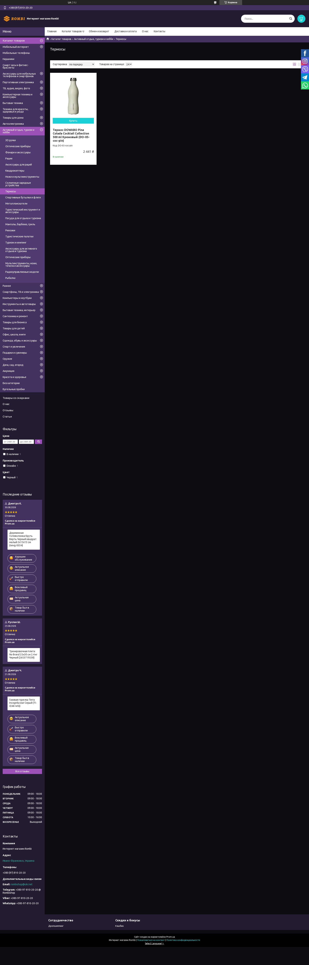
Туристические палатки (19, 236)
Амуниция (8, 371)
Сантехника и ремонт (15, 316)
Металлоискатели (16, 203)
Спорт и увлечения (14, 346)
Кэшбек (119, 926)
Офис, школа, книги (14, 334)
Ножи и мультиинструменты (22, 176)
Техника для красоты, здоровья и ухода (15, 110)
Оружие (7, 358)
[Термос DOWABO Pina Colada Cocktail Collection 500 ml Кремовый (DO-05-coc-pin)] (73, 96)
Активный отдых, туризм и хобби (93, 39)
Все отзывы (22, 771)
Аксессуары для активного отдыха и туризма (21, 250)
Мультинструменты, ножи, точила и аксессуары (21, 264)
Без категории (11, 383)
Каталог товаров (72, 31)
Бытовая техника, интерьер (19, 310)
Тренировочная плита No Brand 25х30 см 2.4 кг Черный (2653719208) (23, 654)
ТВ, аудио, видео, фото (16, 88)
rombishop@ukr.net (21, 884)
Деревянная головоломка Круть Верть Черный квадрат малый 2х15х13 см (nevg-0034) (22, 539)
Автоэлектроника (13, 123)
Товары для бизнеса (15, 322)
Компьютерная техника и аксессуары (17, 95)
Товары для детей (14, 328)
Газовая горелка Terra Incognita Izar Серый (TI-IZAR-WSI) (23, 702)
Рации (8, 158)
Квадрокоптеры (14, 170)
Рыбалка (10, 278)
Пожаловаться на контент (151, 940)
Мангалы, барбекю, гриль (20, 224)
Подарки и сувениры (15, 352)
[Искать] (291, 19)
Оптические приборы (18, 146)
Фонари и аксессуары (18, 152)
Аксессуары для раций (18, 164)
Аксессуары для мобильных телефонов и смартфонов (19, 75)
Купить (73, 120)
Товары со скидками (16, 397)
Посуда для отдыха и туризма (23, 218)
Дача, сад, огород (13, 364)
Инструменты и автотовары (19, 304)
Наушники (8, 59)
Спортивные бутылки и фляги (23, 197)
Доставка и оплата (125, 31)
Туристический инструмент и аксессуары (22, 211)
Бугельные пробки (14, 389)
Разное (7, 285)
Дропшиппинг (55, 926)
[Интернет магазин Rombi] (14, 18)
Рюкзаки (10, 230)
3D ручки (10, 140)
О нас (145, 31)
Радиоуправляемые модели (22, 271)
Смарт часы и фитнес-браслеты (16, 66)
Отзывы (8, 410)
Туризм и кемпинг (15, 242)
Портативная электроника (18, 82)
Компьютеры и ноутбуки (17, 298)
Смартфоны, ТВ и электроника (21, 291)
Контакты (159, 31)
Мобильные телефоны (16, 53)
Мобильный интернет (16, 46)
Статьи (7, 416)
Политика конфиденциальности (183, 940)
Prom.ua (170, 937)
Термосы (10, 191)
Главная (52, 31)
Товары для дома (13, 117)
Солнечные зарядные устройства (18, 184)
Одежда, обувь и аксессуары (20, 340)
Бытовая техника (13, 103)
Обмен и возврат (99, 31)
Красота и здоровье (14, 377)
